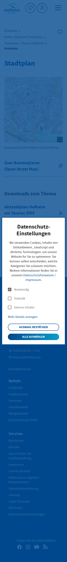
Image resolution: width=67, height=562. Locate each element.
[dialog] (33, 281)
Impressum (33, 280)
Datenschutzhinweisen (38, 275)
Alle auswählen (33, 337)
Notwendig (21, 290)
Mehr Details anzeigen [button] (23, 317)
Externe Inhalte (24, 308)
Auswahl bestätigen (33, 327)
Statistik (19, 299)
